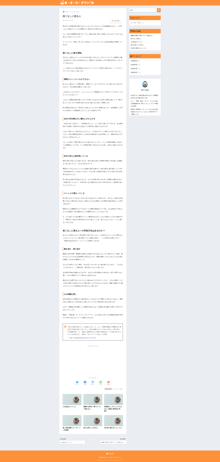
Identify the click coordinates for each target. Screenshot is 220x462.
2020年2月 (135, 72)
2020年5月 (135, 61)
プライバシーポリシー (115, 457)
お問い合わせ (103, 457)
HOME (111, 454)
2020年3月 (135, 68)
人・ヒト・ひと (118, 389)
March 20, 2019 (91, 338)
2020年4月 (135, 65)
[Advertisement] (93, 360)
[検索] (159, 10)
